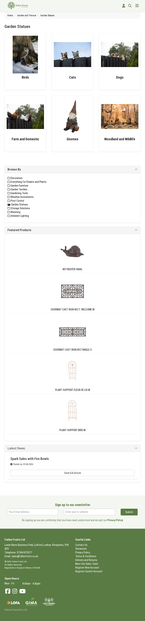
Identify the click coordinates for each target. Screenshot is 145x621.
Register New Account (87, 567)
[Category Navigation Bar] (137, 6)
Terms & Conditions (85, 556)
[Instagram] (14, 591)
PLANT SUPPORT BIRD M (72, 430)
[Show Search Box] (130, 6)
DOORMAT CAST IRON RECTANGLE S (72, 349)
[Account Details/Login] (123, 6)
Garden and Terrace (26, 15)
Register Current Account (89, 571)
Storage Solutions (20, 208)
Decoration (16, 178)
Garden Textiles (18, 189)
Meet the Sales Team (86, 563)
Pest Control (17, 200)
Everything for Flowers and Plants (28, 181)
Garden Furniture (19, 185)
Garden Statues (47, 15)
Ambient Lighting (19, 215)
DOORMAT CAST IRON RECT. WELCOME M (72, 309)
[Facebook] (7, 591)
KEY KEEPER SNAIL (72, 269)
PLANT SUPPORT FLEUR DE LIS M (72, 389)
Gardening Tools (19, 193)
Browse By (14, 169)
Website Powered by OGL (16, 610)
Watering (15, 212)
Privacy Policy (115, 520)
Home (10, 15)
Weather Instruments (22, 196)
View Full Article (72, 472)
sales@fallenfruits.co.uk (25, 556)
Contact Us (81, 544)
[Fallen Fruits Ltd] (18, 5)
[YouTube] (22, 591)
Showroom (81, 548)
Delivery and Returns (86, 560)
